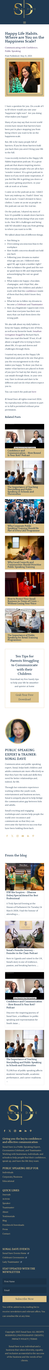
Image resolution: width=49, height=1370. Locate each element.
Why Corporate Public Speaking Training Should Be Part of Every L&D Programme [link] (24, 528)
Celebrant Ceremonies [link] (13, 1257)
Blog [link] (4, 1220)
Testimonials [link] (8, 1216)
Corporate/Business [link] (12, 1176)
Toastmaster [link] (37, 304)
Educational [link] (8, 1181)
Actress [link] (6, 1198)
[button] (24, 22)
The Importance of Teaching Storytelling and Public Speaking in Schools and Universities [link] (23, 490)
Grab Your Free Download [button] (24, 697)
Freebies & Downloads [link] (13, 1225)
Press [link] (5, 1229)
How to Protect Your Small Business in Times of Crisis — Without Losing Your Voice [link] (23, 601)
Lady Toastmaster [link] (11, 1262)
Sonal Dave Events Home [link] (14, 1253)
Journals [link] (6, 1194)
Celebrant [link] (21, 304)
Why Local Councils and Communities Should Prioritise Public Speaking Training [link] (24, 564)
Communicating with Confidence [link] (21, 47)
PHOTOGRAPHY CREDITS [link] (30, 1335)
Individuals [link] (7, 1172)
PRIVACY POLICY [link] (20, 1339)
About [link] (5, 1212)
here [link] (34, 391)
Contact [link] (6, 1233)
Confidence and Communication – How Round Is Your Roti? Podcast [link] (24, 453)
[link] (24, 17)
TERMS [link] (33, 1339)
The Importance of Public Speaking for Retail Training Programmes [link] (23, 637)
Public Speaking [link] (13, 51)
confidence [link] (31, 291)
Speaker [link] (6, 1203)
